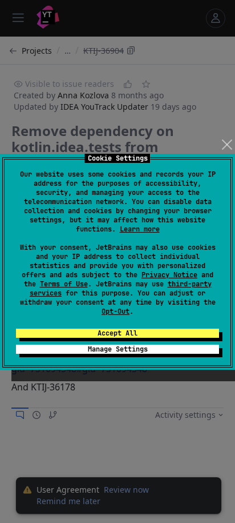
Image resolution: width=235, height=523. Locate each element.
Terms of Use (64, 284)
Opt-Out (115, 311)
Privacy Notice (169, 275)
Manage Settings (118, 349)
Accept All (117, 333)
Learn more (140, 229)
